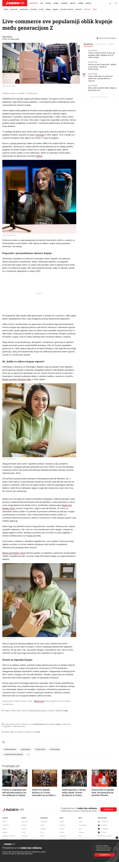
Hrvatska (33, 9)
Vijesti (48, 3)
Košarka (24, 836)
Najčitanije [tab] (100, 44)
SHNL (23, 832)
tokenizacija (55, 749)
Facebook (104, 821)
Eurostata (40, 135)
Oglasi (72, 3)
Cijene (80, 3)
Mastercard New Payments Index (16, 379)
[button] (5, 777)
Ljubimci (43, 829)
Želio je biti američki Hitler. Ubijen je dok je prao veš (102, 88)
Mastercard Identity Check (13, 553)
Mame (42, 836)
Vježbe (62, 832)
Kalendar (87, 9)
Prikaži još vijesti (99, 97)
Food (42, 832)
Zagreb (55, 9)
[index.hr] (14, 3)
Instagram (104, 829)
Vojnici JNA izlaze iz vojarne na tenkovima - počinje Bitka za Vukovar (100, 77)
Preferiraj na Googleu (107, 38)
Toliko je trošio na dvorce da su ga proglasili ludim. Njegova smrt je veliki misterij (101, 54)
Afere (95, 9)
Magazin (44, 818)
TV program (83, 825)
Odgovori (63, 836)
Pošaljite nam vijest (104, 836)
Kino (80, 829)
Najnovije (13, 9)
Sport (56, 3)
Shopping (43, 821)
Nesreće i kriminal (66, 9)
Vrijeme (81, 832)
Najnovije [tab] (88, 44)
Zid (41, 3)
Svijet (41, 9)
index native (40, 749)
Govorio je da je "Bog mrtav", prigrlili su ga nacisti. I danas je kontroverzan (102, 65)
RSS (80, 836)
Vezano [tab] (111, 44)
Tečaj (81, 821)
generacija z (25, 749)
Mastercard (39, 701)
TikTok (103, 832)
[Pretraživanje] (115, 3)
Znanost (79, 9)
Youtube (104, 825)
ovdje (57, 724)
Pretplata (34, 3)
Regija (48, 9)
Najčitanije (24, 9)
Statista (39, 156)
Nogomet (24, 821)
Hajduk (23, 829)
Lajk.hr (62, 829)
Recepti (62, 825)
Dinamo (24, 825)
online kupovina (10, 749)
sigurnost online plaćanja (13, 754)
